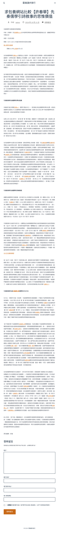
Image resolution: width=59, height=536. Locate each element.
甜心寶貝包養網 (8, 45)
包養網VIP (22, 179)
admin (18, 22)
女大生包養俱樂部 (9, 253)
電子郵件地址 (8, 486)
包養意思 (52, 143)
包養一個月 (14, 346)
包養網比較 (27, 176)
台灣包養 (50, 396)
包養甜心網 (45, 231)
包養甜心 (37, 312)
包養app (15, 55)
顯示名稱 (6, 477)
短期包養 (26, 386)
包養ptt (16, 107)
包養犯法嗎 (17, 329)
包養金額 (44, 143)
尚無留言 (48, 22)
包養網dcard (17, 32)
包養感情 (11, 310)
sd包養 (16, 49)
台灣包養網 (26, 353)
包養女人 (46, 284)
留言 (5, 450)
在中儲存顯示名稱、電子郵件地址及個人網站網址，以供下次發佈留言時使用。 (29, 505)
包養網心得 (8, 155)
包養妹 (11, 202)
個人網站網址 (7, 496)
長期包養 (27, 360)
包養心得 (24, 245)
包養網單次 (28, 235)
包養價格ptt (11, 410)
